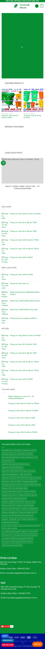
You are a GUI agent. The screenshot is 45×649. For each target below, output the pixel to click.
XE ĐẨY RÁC (25, 62)
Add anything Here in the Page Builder (22, 28)
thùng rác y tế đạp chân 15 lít (11, 519)
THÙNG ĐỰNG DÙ (25, 51)
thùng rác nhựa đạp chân (9, 512)
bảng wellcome (6, 450)
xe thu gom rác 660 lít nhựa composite (25, 535)
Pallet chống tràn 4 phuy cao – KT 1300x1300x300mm (21, 397)
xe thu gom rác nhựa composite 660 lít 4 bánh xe (17, 542)
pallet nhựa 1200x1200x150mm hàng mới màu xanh (18, 471)
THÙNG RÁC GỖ (25, 41)
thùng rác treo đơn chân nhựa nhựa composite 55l (17, 515)
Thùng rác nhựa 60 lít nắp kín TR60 (21, 425)
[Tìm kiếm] (37, 6)
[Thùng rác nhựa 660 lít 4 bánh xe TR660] (11, 100)
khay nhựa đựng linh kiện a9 (10, 457)
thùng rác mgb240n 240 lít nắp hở (12, 502)
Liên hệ (38, 641)
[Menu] (3, 6)
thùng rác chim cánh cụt (9, 495)
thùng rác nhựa (30, 502)
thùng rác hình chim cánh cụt (27, 495)
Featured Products (23, 30)
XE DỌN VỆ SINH (25, 39)
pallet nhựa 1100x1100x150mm (12, 467)
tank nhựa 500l (15, 481)
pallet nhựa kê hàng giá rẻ (10, 474)
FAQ (22, 643)
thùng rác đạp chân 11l (29, 519)
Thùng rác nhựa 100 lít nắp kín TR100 (22, 432)
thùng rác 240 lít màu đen (32, 484)
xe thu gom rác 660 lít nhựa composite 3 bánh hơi (17, 538)
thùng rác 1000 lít (29, 491)
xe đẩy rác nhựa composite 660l (12, 545)
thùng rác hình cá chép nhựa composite (14, 498)
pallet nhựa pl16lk (25, 474)
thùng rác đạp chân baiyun (10, 522)
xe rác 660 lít (33, 531)
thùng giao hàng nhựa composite (12, 484)
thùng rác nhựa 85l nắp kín (25, 505)
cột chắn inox (18, 450)
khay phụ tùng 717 (8, 461)
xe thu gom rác (6, 535)
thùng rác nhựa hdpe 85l (29, 508)
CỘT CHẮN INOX (25, 45)
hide (27, 15)
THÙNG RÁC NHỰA (25, 60)
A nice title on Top (23, 18)
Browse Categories (23, 31)
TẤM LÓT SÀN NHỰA (25, 72)
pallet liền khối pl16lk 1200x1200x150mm (15, 464)
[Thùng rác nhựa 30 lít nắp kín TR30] (33, 100)
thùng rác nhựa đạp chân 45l (27, 512)
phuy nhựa (5, 481)
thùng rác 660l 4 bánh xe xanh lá (12, 491)
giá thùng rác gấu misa (9, 454)
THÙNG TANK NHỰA (25, 37)
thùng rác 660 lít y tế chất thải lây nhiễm (14, 488)
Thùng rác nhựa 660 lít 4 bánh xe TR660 (10, 116)
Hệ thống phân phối (20, 641)
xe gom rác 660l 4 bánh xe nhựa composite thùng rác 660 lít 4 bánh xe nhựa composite (21, 527)
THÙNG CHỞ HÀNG (25, 75)
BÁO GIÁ (37, 644)
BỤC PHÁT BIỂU (25, 43)
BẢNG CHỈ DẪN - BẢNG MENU (25, 47)
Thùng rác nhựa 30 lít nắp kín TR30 (32, 116)
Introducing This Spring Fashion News (22, 20)
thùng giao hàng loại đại (29, 481)
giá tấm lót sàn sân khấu (25, 454)
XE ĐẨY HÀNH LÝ (25, 49)
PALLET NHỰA (25, 74)
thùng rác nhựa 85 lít (8, 505)
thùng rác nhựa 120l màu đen (11, 508)
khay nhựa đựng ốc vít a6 (29, 457)
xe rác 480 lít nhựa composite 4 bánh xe (14, 531)
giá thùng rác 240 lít (30, 450)
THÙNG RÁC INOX (25, 70)
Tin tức (32, 641)
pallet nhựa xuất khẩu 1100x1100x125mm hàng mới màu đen (21, 478)
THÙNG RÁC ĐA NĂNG (25, 64)
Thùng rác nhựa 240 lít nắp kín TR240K (23, 411)
